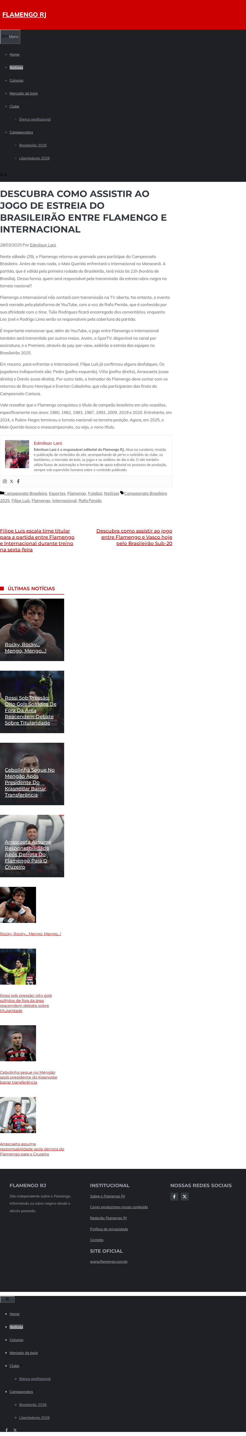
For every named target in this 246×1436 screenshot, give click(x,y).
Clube (14, 106)
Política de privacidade (109, 1229)
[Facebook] (18, 481)
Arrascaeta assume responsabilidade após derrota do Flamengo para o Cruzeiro (28, 854)
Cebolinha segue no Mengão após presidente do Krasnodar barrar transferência (30, 782)
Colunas (16, 80)
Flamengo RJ (24, 14)
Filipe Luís (21, 500)
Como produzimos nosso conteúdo (119, 1207)
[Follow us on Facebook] (6, 1430)
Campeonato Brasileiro (25, 493)
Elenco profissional (35, 119)
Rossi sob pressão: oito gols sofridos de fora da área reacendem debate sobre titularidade (30, 710)
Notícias (16, 67)
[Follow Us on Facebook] (174, 1197)
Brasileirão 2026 (33, 145)
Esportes (57, 493)
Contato (97, 1240)
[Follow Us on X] (185, 1197)
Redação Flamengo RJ (108, 1218)
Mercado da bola (24, 93)
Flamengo (76, 493)
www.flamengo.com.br (109, 1261)
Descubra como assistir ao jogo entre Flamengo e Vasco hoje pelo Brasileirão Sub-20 (134, 537)
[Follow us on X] (15, 1430)
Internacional (64, 500)
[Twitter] (11, 481)
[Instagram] (5, 481)
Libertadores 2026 (34, 158)
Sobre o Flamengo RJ (107, 1196)
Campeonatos (21, 132)
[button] (3, 175)
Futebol (95, 493)
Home (14, 54)
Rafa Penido (90, 500)
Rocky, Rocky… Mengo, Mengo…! (30, 934)
